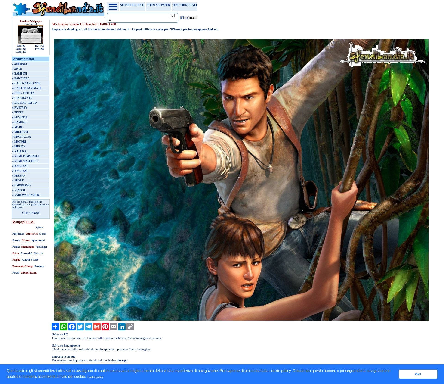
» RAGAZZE (20, 166)
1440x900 (39, 49)
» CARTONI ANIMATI (26, 88)
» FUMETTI (19, 117)
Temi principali (184, 5)
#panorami (38, 240)
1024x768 (39, 46)
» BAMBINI (19, 73)
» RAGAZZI (20, 170)
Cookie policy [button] (95, 377)
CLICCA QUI (30, 213)
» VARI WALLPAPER (25, 195)
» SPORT (18, 180)
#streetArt (32, 233)
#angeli (26, 259)
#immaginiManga (22, 266)
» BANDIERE (20, 78)
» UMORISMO (21, 185)
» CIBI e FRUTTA (23, 93)
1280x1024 (21, 49)
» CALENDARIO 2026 (26, 83)
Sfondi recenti (132, 5)
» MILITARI (20, 132)
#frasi (15, 272)
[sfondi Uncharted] (241, 320)
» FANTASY (19, 107)
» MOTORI (19, 141)
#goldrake (18, 233)
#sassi (42, 233)
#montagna (27, 246)
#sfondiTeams (29, 272)
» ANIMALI (19, 64)
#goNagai (41, 246)
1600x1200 (21, 52)
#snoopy (40, 266)
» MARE (17, 127)
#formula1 (26, 253)
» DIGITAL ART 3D (24, 102)
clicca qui (122, 360)
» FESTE (17, 112)
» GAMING (19, 122)
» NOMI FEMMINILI (25, 156)
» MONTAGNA (21, 136)
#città (15, 253)
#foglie (16, 259)
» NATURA (19, 151)
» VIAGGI (18, 190)
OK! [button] (418, 374)
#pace (39, 227)
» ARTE (17, 68)
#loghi (16, 246)
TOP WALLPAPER (158, 5)
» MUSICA (19, 146)
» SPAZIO (18, 175)
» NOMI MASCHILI (24, 161)
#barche (38, 253)
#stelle (34, 259)
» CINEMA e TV (22, 98)
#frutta (26, 240)
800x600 (21, 46)
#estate (16, 240)
